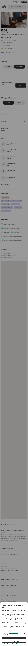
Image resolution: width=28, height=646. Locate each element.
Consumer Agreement (13, 633)
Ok (14, 638)
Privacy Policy (6, 634)
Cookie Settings (14, 641)
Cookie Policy (14, 643)
